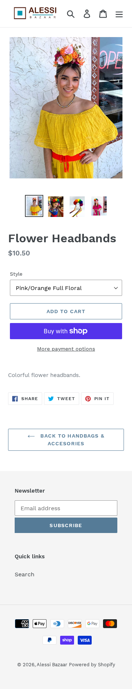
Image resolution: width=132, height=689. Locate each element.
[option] (34, 206)
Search (24, 574)
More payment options (66, 349)
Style (16, 274)
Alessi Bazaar (52, 664)
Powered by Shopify (92, 664)
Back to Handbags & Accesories (71, 439)
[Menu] (119, 14)
